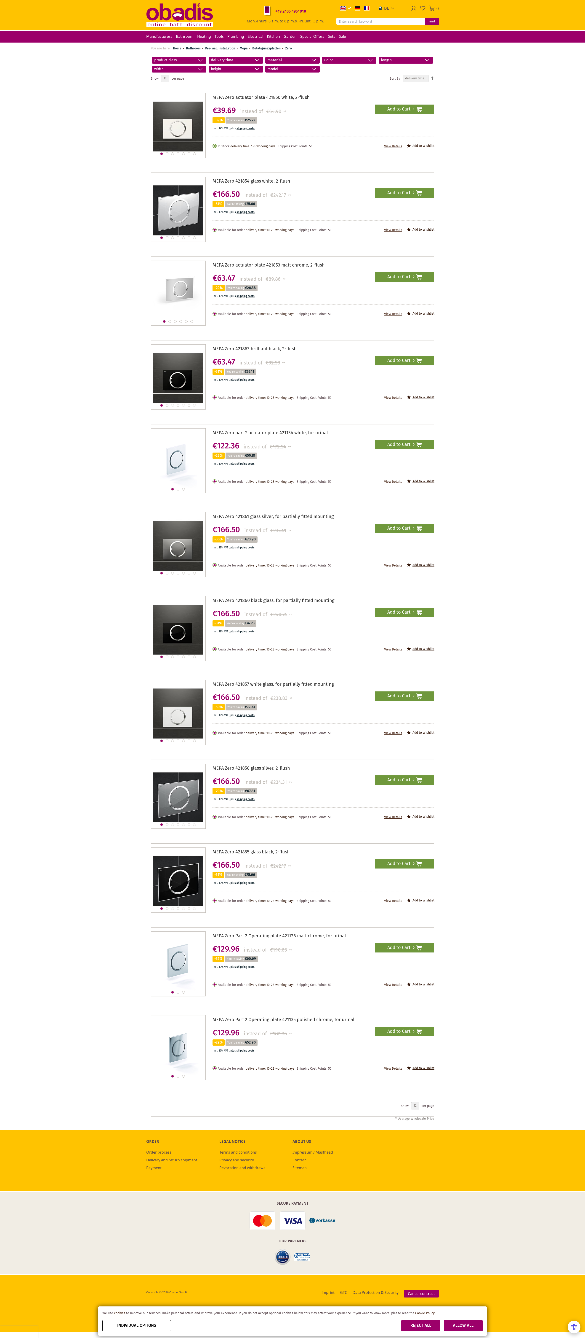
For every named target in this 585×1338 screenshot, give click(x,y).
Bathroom (194, 48)
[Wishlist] (422, 8)
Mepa (244, 48)
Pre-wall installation (220, 48)
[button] (386, 8)
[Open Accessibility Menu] (574, 1327)
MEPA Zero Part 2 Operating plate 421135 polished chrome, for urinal (283, 1019)
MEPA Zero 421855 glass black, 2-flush (251, 852)
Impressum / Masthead (312, 1152)
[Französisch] (367, 8)
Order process (158, 1152)
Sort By (395, 78)
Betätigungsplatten (267, 48)
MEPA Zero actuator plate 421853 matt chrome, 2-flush (269, 265)
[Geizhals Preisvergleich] (302, 1257)
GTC (343, 1292)
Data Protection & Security (376, 1292)
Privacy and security (236, 1160)
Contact (299, 1160)
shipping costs (246, 128)
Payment (154, 1167)
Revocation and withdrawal (242, 1167)
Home (177, 48)
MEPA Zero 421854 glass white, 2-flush (251, 181)
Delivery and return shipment (171, 1160)
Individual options (136, 1325)
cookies (119, 1313)
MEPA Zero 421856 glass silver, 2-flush (251, 768)
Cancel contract (421, 1293)
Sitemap (299, 1167)
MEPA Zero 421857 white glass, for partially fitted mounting (273, 684)
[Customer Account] (413, 8)
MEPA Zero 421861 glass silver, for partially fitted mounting (273, 516)
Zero (288, 48)
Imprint (328, 1292)
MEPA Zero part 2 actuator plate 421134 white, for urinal (270, 433)
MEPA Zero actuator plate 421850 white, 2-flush (261, 97)
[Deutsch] (357, 8)
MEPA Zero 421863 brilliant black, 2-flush (255, 349)
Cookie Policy (424, 1313)
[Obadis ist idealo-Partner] (283, 1257)
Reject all (420, 1325)
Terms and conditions (238, 1152)
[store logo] (179, 15)
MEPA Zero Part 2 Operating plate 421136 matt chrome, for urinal (279, 936)
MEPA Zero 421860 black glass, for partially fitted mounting (273, 600)
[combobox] (380, 21)
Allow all (463, 1325)
